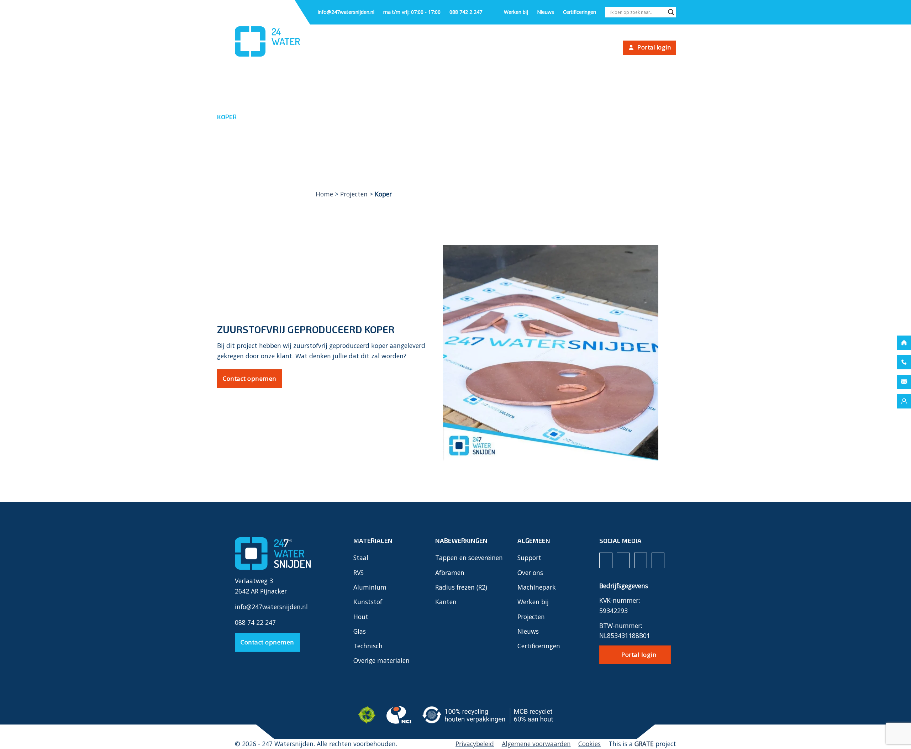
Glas (359, 631)
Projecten (516, 48)
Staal (360, 557)
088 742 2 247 (465, 12)
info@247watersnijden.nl (346, 12)
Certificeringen (579, 12)
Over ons (561, 48)
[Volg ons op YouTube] (658, 560)
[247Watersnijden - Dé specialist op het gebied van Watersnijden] (270, 41)
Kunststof (367, 601)
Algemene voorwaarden (536, 743)
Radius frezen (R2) (461, 587)
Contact (603, 48)
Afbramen (449, 572)
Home (324, 194)
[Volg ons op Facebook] (605, 560)
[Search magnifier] (671, 13)
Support (472, 48)
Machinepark (536, 587)
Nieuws (545, 12)
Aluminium (369, 587)
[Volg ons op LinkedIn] (640, 560)
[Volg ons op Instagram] (623, 560)
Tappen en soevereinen (469, 557)
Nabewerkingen (419, 48)
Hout (360, 616)
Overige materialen (381, 660)
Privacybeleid (475, 743)
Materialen (362, 48)
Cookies (589, 743)
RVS (358, 572)
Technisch (368, 646)
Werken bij (516, 12)
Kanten (446, 601)
